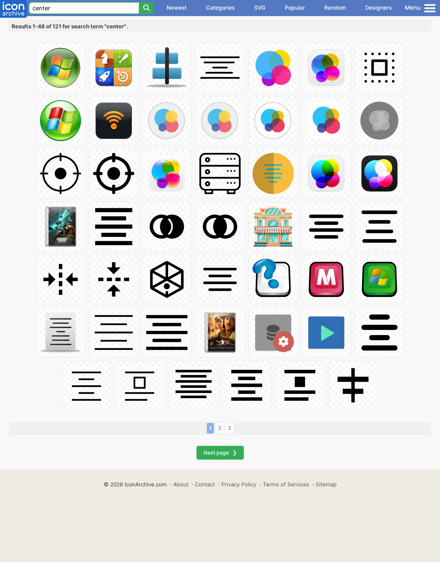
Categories (220, 8)
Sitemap (326, 484)
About (180, 484)
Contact (205, 484)
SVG (259, 8)
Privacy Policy (238, 484)
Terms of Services (286, 484)
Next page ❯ (220, 452)
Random (335, 8)
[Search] (146, 8)
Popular (295, 8)
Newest (177, 8)
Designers (378, 8)
